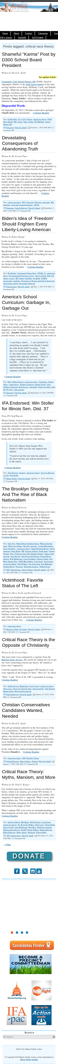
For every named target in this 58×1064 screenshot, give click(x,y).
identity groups (9, 278)
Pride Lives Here (44, 387)
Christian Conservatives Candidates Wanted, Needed (26, 710)
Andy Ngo (11, 543)
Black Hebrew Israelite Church (27, 543)
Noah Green (38, 561)
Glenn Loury (39, 824)
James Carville (8, 827)
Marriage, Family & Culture (16, 629)
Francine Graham (31, 551)
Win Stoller (14, 475)
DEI (15, 122)
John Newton (50, 688)
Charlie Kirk (12, 119)
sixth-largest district (35, 84)
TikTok (36, 205)
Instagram (30, 202)
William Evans (44, 566)
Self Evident (37, 37)
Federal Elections (12, 761)
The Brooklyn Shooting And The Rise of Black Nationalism (25, 494)
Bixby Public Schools (16, 382)
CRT (8, 569)
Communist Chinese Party (26, 273)
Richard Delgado (46, 830)
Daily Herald (8, 122)
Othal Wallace (22, 564)
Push (53, 387)
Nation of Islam (42, 559)
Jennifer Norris (40, 384)
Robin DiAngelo (9, 832)
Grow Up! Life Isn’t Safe (22, 688)
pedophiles (33, 387)
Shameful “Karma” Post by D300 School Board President (28, 60)
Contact (28, 33)
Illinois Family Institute (29, 1059)
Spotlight (22, 37)
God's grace (7, 688)
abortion (22, 473)
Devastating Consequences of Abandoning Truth (20, 143)
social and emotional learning (22, 205)
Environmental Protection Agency (21, 275)
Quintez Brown (9, 566)
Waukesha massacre (31, 566)
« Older (7, 844)
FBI (22, 551)
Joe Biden (36, 278)
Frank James (43, 551)
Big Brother (12, 273)
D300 (50, 119)
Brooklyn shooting (30, 546)
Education (10, 127)
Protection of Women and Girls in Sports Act (38, 281)
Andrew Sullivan (14, 822)
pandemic (16, 281)
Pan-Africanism (34, 564)
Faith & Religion (21, 208)
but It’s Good (34, 686)
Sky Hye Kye (8, 389)
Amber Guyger (13, 686)
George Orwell (40, 275)
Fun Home (43, 382)
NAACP (24, 830)
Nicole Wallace (33, 830)
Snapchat (6, 205)
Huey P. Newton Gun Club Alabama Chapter (26, 553)
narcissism (46, 202)
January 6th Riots (25, 278)
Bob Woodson (35, 822)
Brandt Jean (24, 686)
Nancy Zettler (28, 122)
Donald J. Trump (32, 758)
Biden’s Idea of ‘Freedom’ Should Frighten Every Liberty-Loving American (27, 224)
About (16, 33)
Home (5, 33)
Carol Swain (46, 822)
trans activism (19, 389)
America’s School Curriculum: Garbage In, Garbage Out (26, 302)
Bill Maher (25, 822)
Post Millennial (46, 564)
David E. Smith (21, 127)
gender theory (14, 384)
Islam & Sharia (27, 569)
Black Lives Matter (15, 546)
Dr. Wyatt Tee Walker (26, 824)
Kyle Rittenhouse (16, 559)
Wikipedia (31, 832)
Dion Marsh (15, 551)
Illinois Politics (11, 478)
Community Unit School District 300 (18, 81)
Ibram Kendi (50, 824)
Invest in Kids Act (47, 473)
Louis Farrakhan (30, 559)
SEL (52, 202)
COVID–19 (41, 273)
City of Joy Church (25, 119)
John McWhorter (21, 827)
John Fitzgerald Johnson (30, 556)
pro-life (6, 475)
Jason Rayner (15, 556)
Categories (43, 33)
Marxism (38, 202)
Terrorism (19, 566)
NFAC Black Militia (26, 561)
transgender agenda (10, 283)
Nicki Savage (23, 387)
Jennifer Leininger (27, 384)
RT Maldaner (39, 122)
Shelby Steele (21, 832)
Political (35, 761)
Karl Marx (32, 827)
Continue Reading (41, 112)
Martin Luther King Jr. (11, 830)
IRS (16, 278)
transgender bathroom (27, 283)
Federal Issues (11, 286)
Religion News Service (12, 659)
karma (20, 122)
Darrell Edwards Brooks (40, 548)
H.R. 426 (50, 275)
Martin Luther (8, 691)
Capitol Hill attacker (45, 546)
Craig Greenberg (9, 548)
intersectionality (38, 688)
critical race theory (40, 119)
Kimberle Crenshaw (44, 827)
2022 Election (13, 473)
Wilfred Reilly (41, 832)
